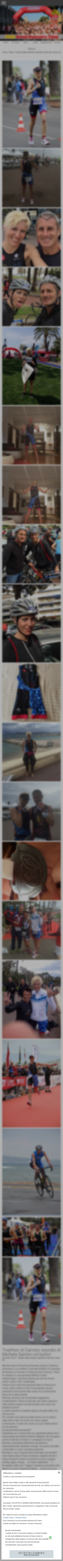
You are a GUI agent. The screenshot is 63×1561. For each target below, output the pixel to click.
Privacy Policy (21, 1518)
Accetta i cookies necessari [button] (32, 1554)
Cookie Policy (8, 1518)
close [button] (59, 1472)
